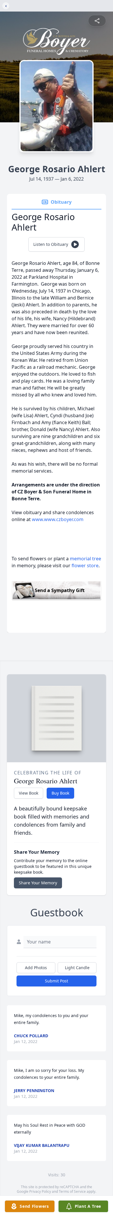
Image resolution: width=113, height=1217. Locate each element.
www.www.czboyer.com (57, 519)
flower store (85, 565)
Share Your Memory (38, 882)
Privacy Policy (40, 1191)
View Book (28, 793)
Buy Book (60, 793)
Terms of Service (72, 1191)
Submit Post (56, 981)
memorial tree (85, 558)
